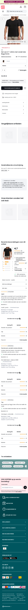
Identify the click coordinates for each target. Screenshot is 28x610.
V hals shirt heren (18, 466)
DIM (2, 50)
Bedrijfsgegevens (20, 594)
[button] (25, 7)
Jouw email (4, 484)
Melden (19, 325)
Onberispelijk (18, 270)
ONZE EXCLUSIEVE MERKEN (8, 533)
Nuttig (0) (10, 325)
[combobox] (14, 280)
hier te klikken (19, 491)
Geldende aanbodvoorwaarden (8, 594)
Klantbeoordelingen (21, 600)
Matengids (23, 70)
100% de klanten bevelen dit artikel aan (20, 275)
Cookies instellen (16, 597)
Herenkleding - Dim (8, 462)
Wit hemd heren (7, 466)
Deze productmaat (18, 269)
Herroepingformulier (13, 598)
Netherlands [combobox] (7, 606)
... (1, 15)
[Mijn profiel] (21, 7)
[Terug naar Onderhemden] (2, 19)
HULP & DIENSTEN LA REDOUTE (9, 528)
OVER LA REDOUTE (6, 522)
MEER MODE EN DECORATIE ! (8, 539)
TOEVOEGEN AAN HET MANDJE (12, 88)
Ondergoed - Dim (20, 462)
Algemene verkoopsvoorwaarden (8, 595)
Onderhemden (6, 15)
